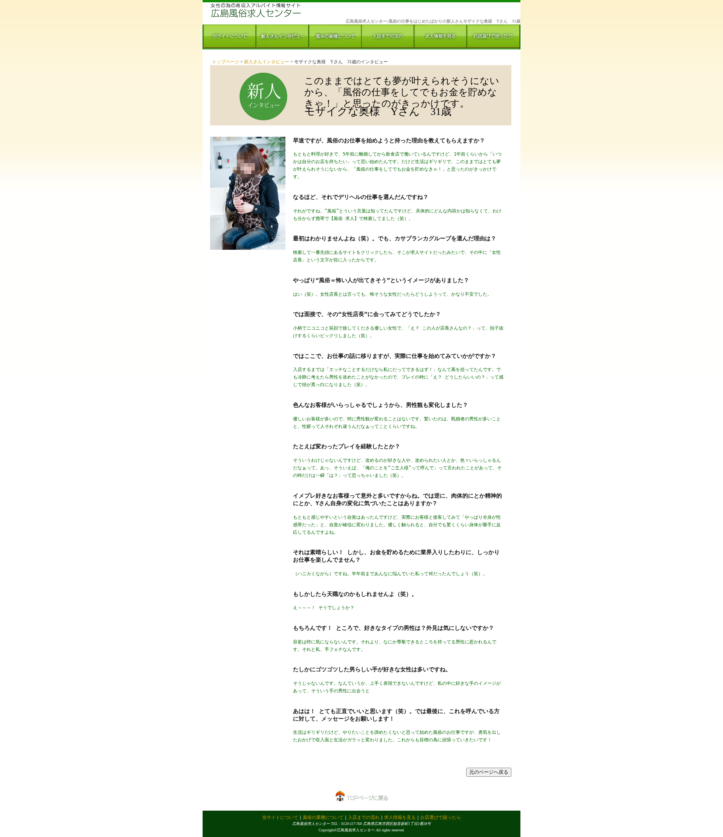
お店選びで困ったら (440, 817)
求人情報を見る (400, 817)
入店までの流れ (364, 817)
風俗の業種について (323, 817)
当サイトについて (280, 817)
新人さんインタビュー (267, 61)
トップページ (226, 61)
